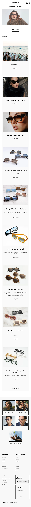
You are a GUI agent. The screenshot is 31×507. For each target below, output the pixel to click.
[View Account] (27, 3)
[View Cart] (29, 3)
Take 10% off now (22, 481)
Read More (15, 30)
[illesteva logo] (15, 3)
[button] (2, 3)
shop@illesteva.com (21, 490)
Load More (15, 388)
